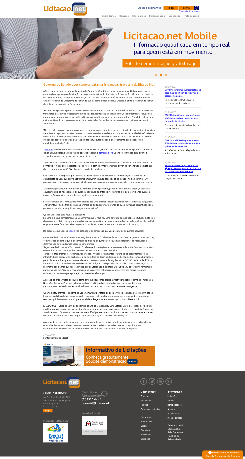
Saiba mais (146, 434)
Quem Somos (109, 16)
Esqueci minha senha (189, 11)
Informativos (139, 16)
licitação (49, 149)
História (144, 405)
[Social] (94, 424)
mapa (47, 410)
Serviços (124, 16)
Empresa (145, 396)
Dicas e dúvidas (175, 418)
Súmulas (172, 400)
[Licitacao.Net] (65, 9)
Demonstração (157, 16)
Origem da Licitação (150, 409)
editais (71, 230)
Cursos (144, 426)
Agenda (171, 409)
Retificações (173, 413)
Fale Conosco (192, 16)
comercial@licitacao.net (95, 403)
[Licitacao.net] (61, 382)
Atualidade (146, 400)
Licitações (172, 396)
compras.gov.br (106, 152)
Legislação (174, 16)
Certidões (145, 430)
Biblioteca (145, 439)
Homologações (175, 405)
